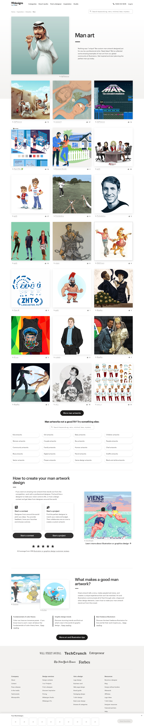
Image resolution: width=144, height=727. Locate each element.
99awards (108, 690)
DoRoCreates (100, 263)
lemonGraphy (89, 541)
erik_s (57, 404)
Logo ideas (108, 697)
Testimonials (15, 694)
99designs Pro (47, 701)
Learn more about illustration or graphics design (107, 543)
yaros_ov (99, 404)
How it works (43, 4)
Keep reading (66, 625)
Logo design (77, 680)
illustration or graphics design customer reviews (51, 551)
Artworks (28, 12)
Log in (130, 4)
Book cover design (79, 701)
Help (106, 711)
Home (13, 12)
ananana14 (58, 122)
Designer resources (111, 704)
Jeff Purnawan (65, 76)
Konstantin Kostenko (61, 169)
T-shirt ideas (109, 701)
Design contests (47, 680)
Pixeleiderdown (59, 216)
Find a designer (56, 4)
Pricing (44, 694)
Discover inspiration (48, 690)
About (13, 680)
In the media (15, 690)
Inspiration (67, 4)
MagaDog (99, 310)
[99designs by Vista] (17, 4)
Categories (32, 4)
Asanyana (15, 604)
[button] (141, 715)
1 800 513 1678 (120, 4)
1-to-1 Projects (46, 683)
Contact (13, 683)
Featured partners (110, 708)
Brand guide (77, 690)
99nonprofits (15, 697)
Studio (75, 4)
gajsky (98, 169)
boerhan (44, 610)
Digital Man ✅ (18, 169)
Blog (106, 683)
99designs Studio (48, 697)
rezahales (57, 357)
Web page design (79, 687)
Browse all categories (80, 704)
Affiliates (107, 694)
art (88, 58)
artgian (57, 263)
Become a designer (111, 680)
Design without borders (112, 687)
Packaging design (79, 694)
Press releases (15, 687)
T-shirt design (77, 697)
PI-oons (16, 357)
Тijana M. (16, 310)
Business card (77, 683)
